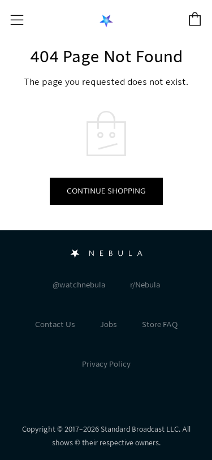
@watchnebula (79, 285)
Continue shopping (106, 191)
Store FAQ (160, 324)
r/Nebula (145, 285)
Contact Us (55, 324)
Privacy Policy (106, 364)
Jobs (108, 324)
